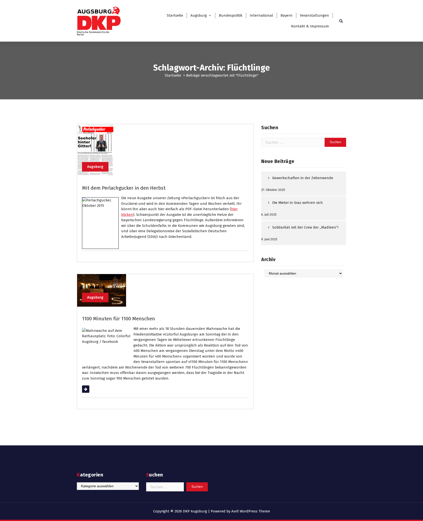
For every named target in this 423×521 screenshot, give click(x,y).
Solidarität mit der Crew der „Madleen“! (305, 227)
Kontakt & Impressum (310, 26)
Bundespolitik (230, 15)
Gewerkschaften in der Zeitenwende (302, 178)
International (261, 15)
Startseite (175, 15)
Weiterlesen (92, 389)
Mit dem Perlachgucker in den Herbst (123, 188)
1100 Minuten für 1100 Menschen (118, 319)
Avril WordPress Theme (250, 511)
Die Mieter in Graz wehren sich (297, 202)
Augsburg (198, 15)
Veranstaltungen (314, 15)
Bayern (287, 15)
